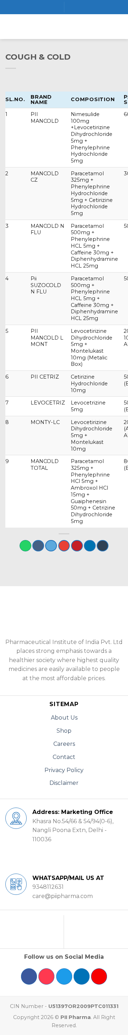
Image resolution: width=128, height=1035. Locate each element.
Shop (64, 730)
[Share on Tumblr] (102, 546)
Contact (64, 757)
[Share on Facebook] (38, 546)
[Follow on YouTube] (99, 976)
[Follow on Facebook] (29, 976)
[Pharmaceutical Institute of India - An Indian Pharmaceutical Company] (64, 26)
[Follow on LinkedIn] (82, 976)
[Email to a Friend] (64, 546)
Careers (64, 744)
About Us (64, 717)
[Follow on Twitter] (64, 976)
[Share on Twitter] (51, 546)
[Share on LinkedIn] (90, 546)
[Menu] (9, 26)
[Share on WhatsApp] (25, 546)
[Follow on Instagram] (46, 976)
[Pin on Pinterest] (77, 546)
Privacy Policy (64, 770)
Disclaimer (64, 783)
